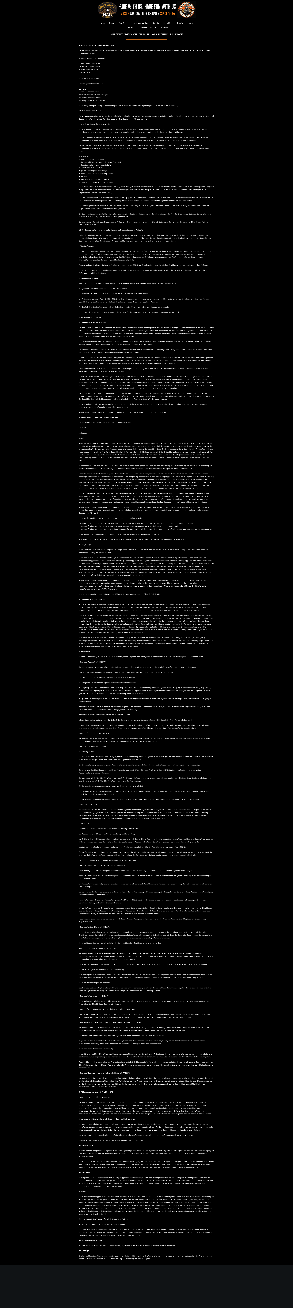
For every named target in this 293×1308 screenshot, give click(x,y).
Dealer (190, 23)
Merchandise (130, 27)
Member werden (141, 23)
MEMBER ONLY (147, 27)
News (111, 23)
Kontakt (166, 23)
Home (102, 23)
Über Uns (122, 23)
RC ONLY (164, 27)
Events (180, 23)
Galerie (156, 23)
